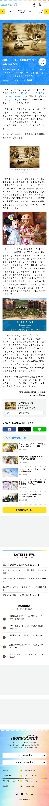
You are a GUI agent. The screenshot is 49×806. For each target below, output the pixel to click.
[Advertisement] (15, 711)
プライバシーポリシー (32, 781)
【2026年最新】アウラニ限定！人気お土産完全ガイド (26, 655)
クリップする (24, 413)
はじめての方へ (30, 770)
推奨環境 (5, 786)
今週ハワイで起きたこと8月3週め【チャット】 (21, 565)
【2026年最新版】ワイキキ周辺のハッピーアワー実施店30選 (26, 617)
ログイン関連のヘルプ (32, 776)
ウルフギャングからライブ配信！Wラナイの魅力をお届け (24, 588)
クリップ (42, 63)
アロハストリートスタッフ (11, 781)
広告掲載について (8, 776)
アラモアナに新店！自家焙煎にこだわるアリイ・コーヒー (24, 580)
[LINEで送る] (39, 429)
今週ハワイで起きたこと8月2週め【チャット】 (21, 595)
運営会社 (5, 770)
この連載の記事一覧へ (24, 510)
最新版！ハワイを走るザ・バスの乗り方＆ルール (26, 636)
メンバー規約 (29, 786)
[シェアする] (9, 429)
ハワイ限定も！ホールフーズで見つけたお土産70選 (26, 627)
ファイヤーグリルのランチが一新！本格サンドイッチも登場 (24, 571)
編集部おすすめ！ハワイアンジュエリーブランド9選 (26, 646)
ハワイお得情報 (26, 80)
